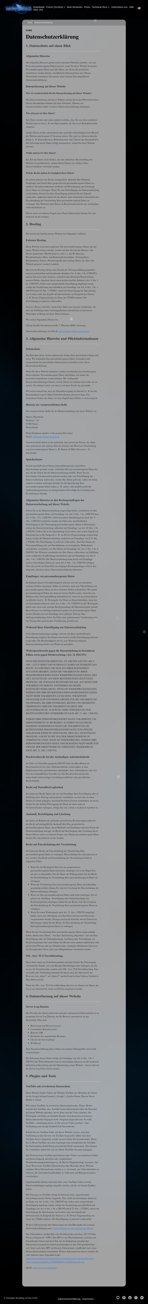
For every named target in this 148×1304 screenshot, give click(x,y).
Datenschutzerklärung (43, 23)
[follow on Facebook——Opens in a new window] (137, 1298)
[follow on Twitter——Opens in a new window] (143, 1298)
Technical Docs (100, 7)
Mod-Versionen (74, 7)
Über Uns (38, 9)
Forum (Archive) (55, 7)
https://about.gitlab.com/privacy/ (74, 331)
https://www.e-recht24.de (45, 1267)
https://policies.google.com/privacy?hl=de (73, 1228)
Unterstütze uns (119, 7)
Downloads (39, 7)
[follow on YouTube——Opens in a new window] (131, 1298)
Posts (87, 7)
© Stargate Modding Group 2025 (20, 1298)
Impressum (88, 1299)
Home (29, 23)
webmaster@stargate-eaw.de (46, 436)
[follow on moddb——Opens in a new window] (125, 1298)
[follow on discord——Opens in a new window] (119, 1298)
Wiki (131, 7)
